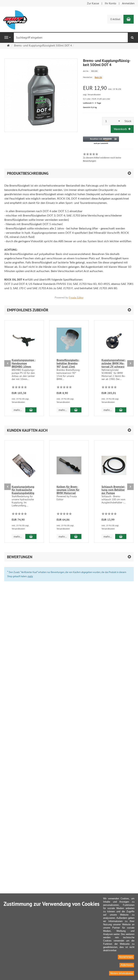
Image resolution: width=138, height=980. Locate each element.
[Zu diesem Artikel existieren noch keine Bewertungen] (19, 387)
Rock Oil (98, 77)
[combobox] (112, 121)
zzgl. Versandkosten (92, 94)
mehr (30, 576)
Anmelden (128, 3)
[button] (101, 141)
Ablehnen (127, 964)
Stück (128, 121)
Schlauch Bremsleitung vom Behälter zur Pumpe (113, 490)
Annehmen (126, 956)
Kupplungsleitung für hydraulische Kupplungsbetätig (23, 490)
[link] (108, 158)
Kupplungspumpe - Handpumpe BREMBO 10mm (24, 363)
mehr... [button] (18, 410)
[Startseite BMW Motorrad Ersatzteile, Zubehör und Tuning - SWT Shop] (15, 19)
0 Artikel (115, 19)
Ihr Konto (110, 3)
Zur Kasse (93, 3)
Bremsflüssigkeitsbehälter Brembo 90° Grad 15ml (68, 363)
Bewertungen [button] (19, 556)
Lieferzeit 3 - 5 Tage (92, 103)
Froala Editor (76, 297)
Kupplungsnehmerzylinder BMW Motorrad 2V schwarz (114, 363)
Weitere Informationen (121, 973)
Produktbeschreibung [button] (28, 173)
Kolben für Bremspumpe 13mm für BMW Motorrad (68, 490)
